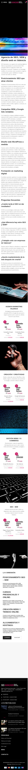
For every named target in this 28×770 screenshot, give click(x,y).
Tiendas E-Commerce (13, 713)
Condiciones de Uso (6, 743)
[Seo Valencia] (19, 457)
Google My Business (20, 396)
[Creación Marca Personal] (8, 389)
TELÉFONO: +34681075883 (10, 697)
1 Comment (21, 709)
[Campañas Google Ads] (8, 325)
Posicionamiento (19, 466)
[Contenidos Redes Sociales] (19, 325)
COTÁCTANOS (13, 38)
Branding (8, 399)
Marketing (20, 335)
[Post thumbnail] (4, 708)
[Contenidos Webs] (19, 523)
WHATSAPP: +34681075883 (10, 699)
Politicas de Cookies (6, 741)
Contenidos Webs (19, 530)
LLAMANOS (7, 637)
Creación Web (8, 533)
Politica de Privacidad (6, 738)
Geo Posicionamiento (19, 398)
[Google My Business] (19, 389)
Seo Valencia (20, 464)
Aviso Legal (3, 746)
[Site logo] (15, 2)
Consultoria (8, 335)
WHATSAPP (17, 637)
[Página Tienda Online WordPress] (8, 523)
